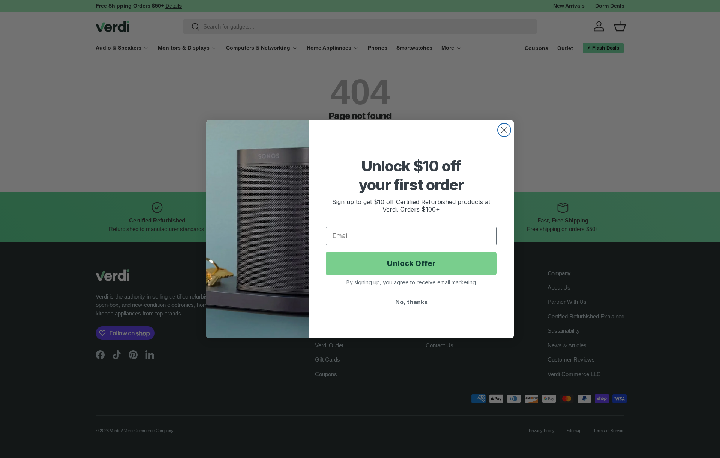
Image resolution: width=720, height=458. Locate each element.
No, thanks (411, 302)
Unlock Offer (411, 263)
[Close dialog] (504, 130)
